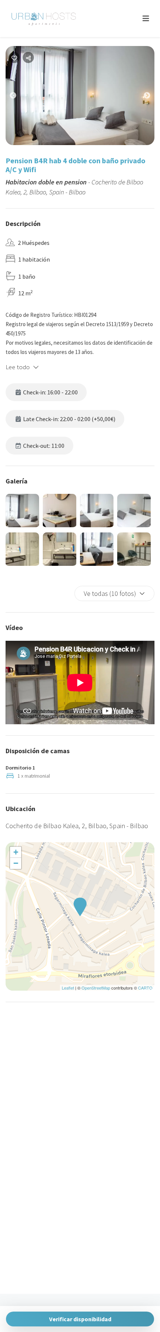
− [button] (15, 863)
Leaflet (68, 988)
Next (152, 97)
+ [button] (15, 852)
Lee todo (18, 367)
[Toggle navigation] (146, 18)
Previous (18, 97)
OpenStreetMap (95, 988)
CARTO (145, 988)
